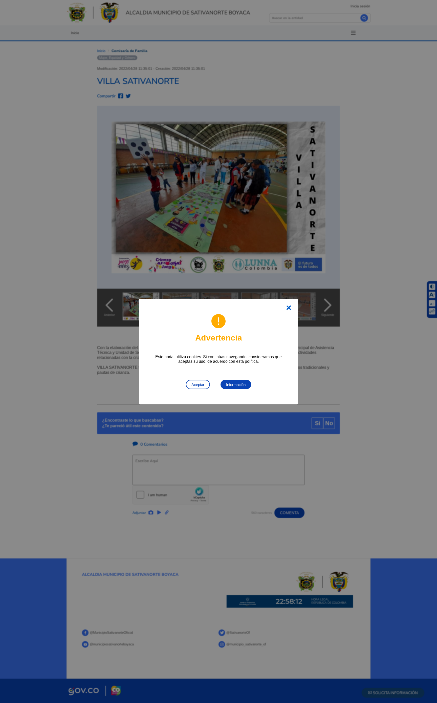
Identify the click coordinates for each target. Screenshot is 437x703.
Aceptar (197, 384)
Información (236, 384)
